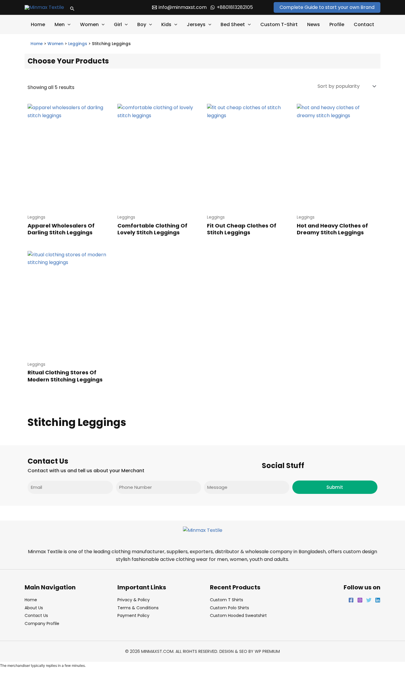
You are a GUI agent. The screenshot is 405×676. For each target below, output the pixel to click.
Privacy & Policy (133, 600)
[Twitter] (368, 600)
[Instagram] (360, 600)
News (313, 24)
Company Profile (42, 623)
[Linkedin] (377, 600)
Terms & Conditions (138, 608)
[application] (68, 24)
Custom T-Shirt (279, 24)
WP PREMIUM (267, 651)
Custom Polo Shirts (229, 608)
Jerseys (196, 24)
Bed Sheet (233, 24)
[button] (72, 7)
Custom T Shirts (226, 600)
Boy (141, 24)
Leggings (77, 44)
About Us (34, 608)
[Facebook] (351, 600)
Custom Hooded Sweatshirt (238, 615)
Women (89, 24)
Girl (118, 24)
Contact (364, 24)
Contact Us (36, 615)
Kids (166, 24)
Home (38, 24)
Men (60, 24)
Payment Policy (133, 615)
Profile (336, 24)
